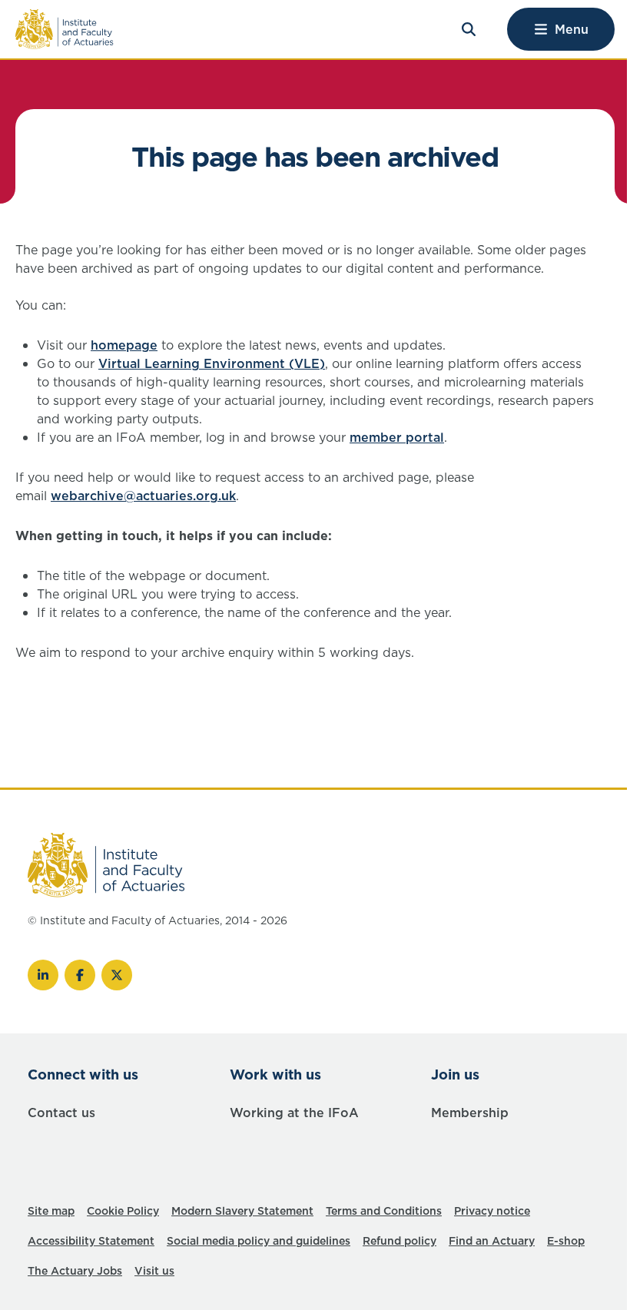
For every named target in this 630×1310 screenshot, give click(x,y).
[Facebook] (80, 975)
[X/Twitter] (116, 975)
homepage (124, 345)
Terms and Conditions (384, 1211)
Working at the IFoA (294, 1112)
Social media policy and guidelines (258, 1241)
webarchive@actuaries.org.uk (143, 495)
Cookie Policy (123, 1211)
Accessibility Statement (91, 1241)
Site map (51, 1211)
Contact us (61, 1112)
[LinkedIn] (43, 975)
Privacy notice (492, 1211)
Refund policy (399, 1241)
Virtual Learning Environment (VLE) (211, 363)
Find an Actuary (492, 1241)
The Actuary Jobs (75, 1270)
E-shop (566, 1241)
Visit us (154, 1270)
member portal (397, 437)
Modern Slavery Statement (242, 1211)
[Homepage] (64, 29)
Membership (470, 1112)
